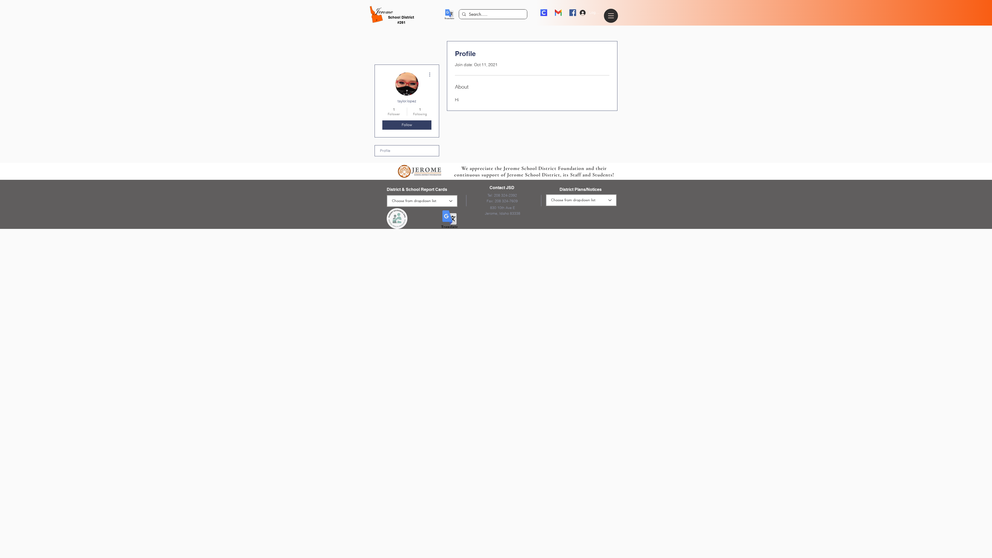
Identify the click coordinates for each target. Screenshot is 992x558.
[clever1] (543, 12)
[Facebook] (572, 12)
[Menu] (611, 16)
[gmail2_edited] (558, 12)
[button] (449, 14)
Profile (385, 150)
